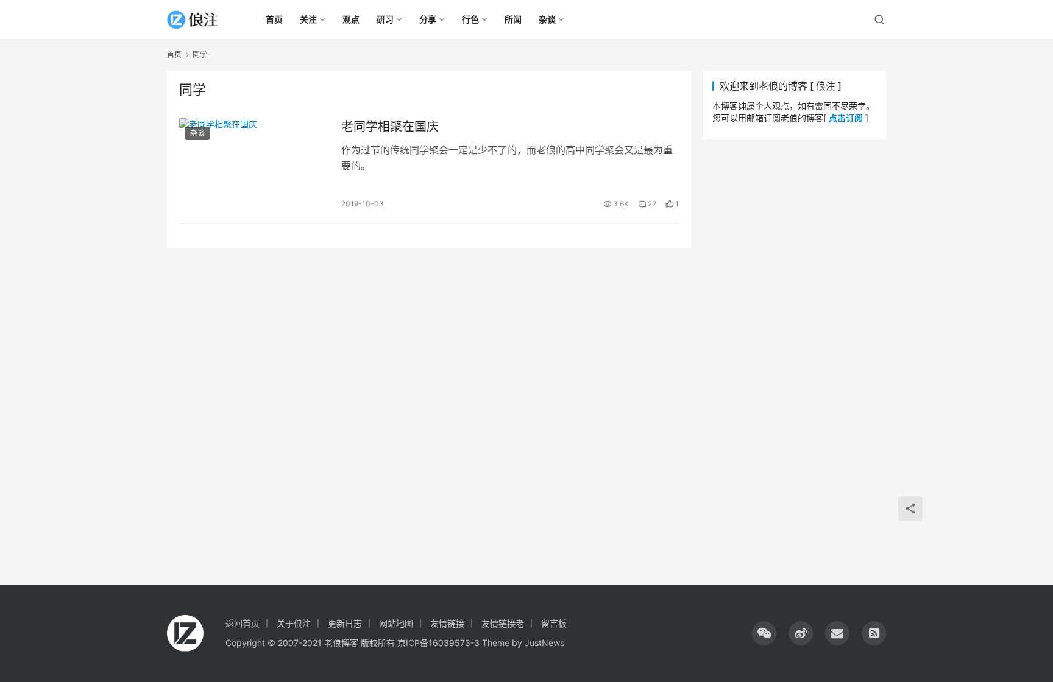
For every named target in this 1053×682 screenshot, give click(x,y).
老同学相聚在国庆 (390, 126)
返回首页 (242, 623)
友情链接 (447, 623)
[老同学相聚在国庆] (254, 164)
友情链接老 (502, 623)
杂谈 (197, 133)
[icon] (764, 633)
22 (652, 203)
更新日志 (345, 623)
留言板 (554, 623)
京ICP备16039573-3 (438, 643)
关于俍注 (294, 623)
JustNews (544, 643)
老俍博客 (341, 643)
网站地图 (396, 623)
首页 (174, 54)
